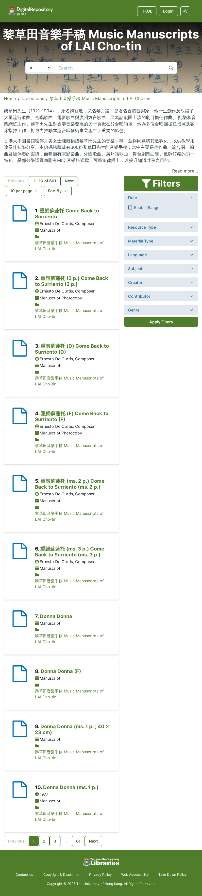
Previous (16, 180)
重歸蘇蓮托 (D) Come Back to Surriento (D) (72, 349)
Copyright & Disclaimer (61, 875)
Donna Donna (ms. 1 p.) (71, 787)
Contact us (25, 875)
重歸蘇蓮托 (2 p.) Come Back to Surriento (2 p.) (71, 281)
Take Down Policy (172, 875)
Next (69, 180)
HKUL (146, 11)
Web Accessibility (135, 875)
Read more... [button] (185, 170)
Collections (32, 98)
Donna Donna (56, 616)
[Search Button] (171, 68)
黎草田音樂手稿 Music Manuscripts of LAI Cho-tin (100, 98)
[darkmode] (185, 11)
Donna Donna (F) (61, 671)
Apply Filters (161, 321)
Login (168, 11)
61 (78, 841)
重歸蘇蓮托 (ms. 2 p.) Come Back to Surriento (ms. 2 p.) (69, 484)
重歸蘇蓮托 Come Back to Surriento (67, 214)
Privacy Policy (100, 875)
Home (10, 98)
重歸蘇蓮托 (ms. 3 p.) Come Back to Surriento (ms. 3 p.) (69, 552)
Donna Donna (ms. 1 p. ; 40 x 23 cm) (72, 729)
